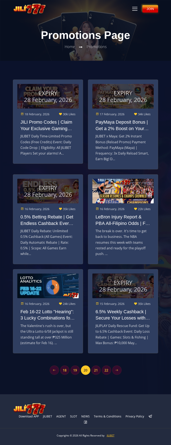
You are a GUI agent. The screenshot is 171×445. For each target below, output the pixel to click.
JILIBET (47, 416)
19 (75, 370)
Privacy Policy (135, 416)
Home (70, 46)
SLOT (73, 416)
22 (106, 370)
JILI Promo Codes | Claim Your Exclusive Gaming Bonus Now (46, 125)
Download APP (29, 416)
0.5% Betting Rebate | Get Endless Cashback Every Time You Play (46, 220)
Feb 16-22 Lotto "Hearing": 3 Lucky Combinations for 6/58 (47, 315)
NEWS (85, 416)
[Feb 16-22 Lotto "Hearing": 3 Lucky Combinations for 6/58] (48, 286)
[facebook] (85, 422)
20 (85, 370)
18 (65, 370)
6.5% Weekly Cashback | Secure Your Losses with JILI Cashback (121, 315)
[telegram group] (150, 416)
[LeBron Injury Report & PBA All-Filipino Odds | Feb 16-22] (123, 191)
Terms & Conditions (107, 416)
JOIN (150, 9)
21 (96, 370)
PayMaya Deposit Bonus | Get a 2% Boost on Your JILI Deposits (122, 125)
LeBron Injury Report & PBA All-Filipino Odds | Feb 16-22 (123, 220)
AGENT (61, 416)
